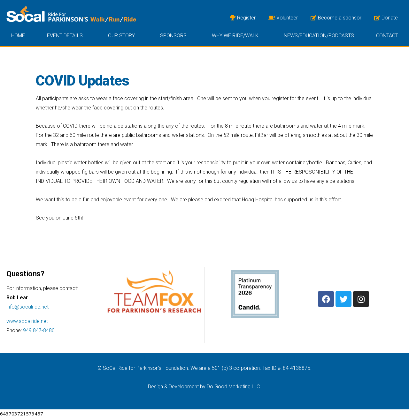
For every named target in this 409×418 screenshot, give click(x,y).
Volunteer (287, 18)
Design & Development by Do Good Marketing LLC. (204, 387)
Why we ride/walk (235, 36)
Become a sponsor (339, 18)
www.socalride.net (27, 321)
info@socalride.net (27, 307)
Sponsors (173, 36)
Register (246, 18)
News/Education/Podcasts (319, 36)
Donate (390, 18)
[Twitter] (343, 299)
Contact (387, 36)
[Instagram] (361, 299)
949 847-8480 (39, 330)
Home (18, 36)
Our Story (121, 36)
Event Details (65, 36)
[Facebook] (326, 299)
